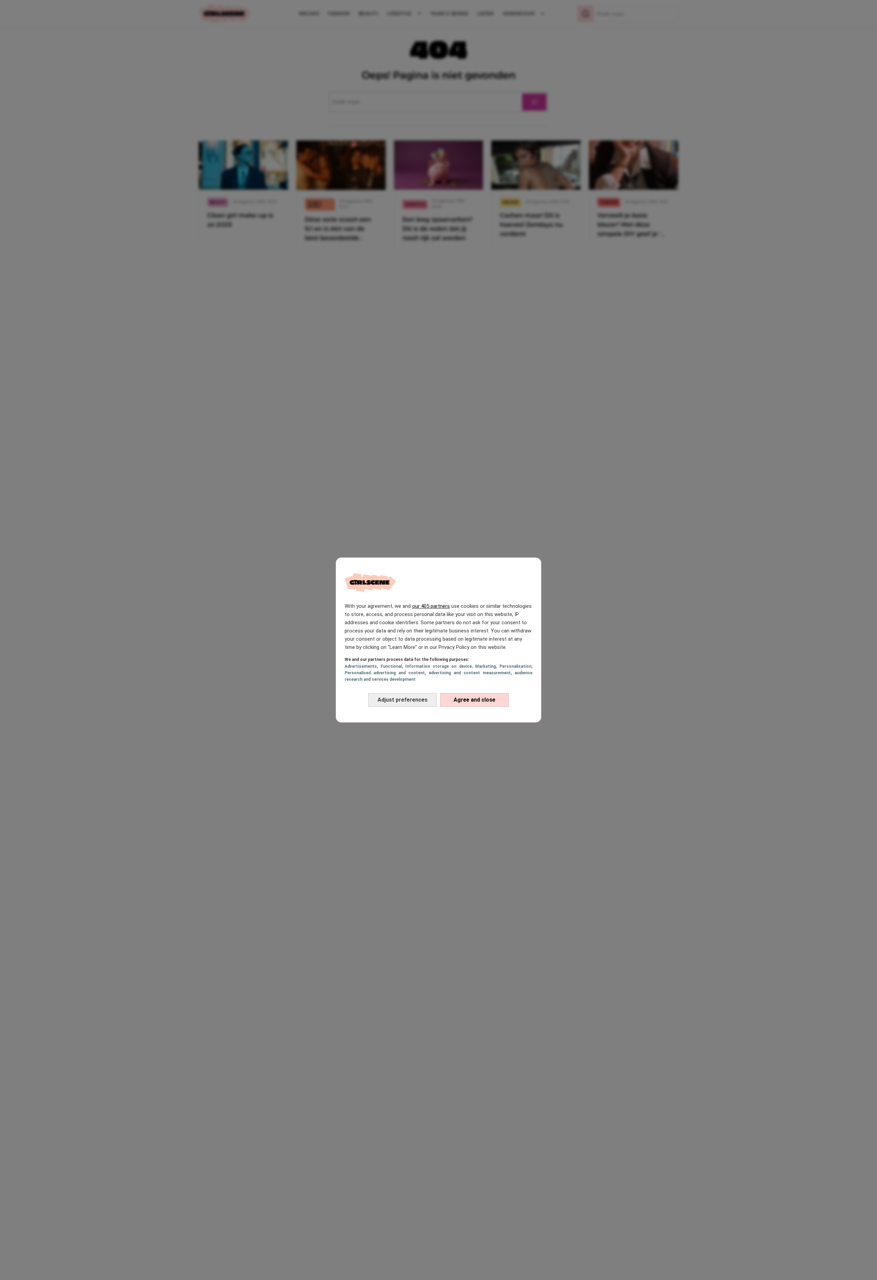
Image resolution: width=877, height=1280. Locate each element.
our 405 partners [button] (431, 606)
